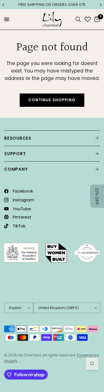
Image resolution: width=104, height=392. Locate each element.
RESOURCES (17, 138)
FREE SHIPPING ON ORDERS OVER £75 (51, 4)
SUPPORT (15, 154)
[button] (97, 196)
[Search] (78, 19)
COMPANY (16, 169)
